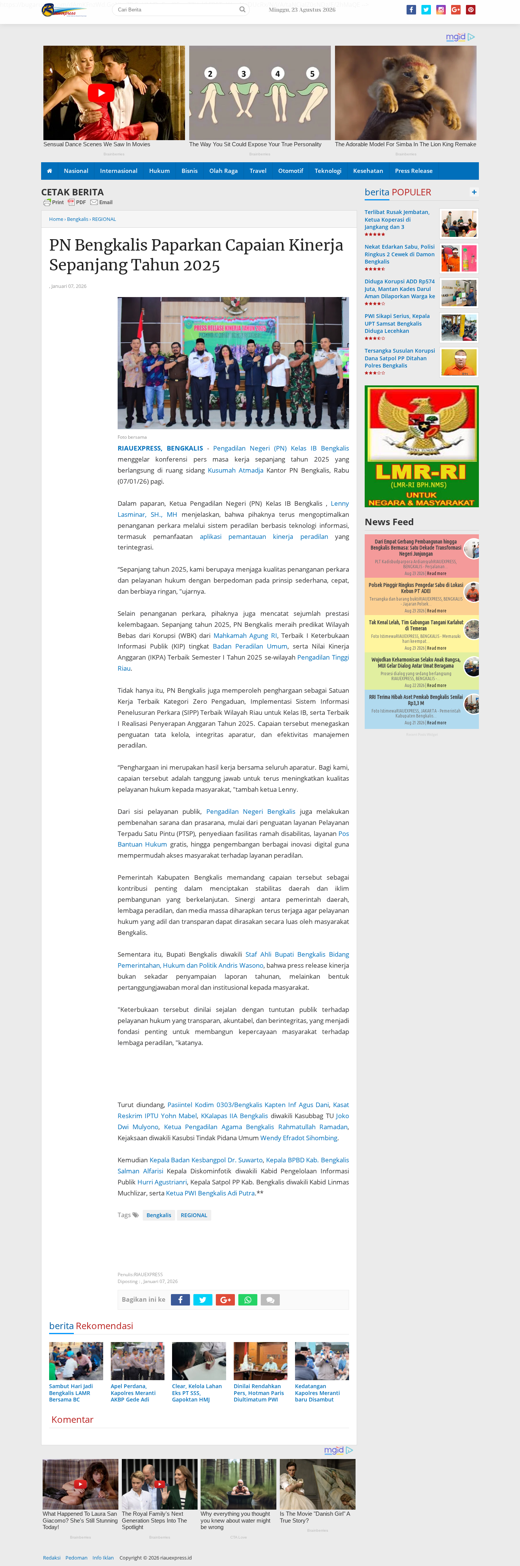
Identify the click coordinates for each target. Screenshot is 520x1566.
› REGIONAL (102, 219)
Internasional (118, 170)
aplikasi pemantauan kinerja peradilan (264, 536)
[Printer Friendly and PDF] (78, 205)
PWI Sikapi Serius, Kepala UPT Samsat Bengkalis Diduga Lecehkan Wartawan (397, 327)
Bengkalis (159, 1215)
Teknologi (328, 170)
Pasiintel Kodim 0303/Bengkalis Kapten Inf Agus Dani (248, 1104)
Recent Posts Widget (422, 734)
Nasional (76, 170)
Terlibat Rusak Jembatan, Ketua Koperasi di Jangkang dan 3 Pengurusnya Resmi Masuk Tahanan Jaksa (400, 226)
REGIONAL (194, 1215)
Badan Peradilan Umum (250, 646)
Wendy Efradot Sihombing (298, 1137)
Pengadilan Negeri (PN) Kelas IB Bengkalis (281, 448)
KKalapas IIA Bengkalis (234, 1115)
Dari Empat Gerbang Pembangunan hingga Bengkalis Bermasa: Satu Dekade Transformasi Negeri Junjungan (416, 548)
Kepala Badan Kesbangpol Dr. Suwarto (206, 1159)
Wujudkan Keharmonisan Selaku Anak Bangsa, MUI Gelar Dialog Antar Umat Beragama (416, 663)
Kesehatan (368, 170)
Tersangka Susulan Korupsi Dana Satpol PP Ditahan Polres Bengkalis (400, 358)
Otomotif (290, 170)
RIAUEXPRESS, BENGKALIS (160, 448)
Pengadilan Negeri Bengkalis (251, 811)
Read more (437, 573)
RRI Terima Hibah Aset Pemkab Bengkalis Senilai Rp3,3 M (416, 700)
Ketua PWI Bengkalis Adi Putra (210, 1193)
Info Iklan (103, 1557)
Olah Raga (223, 170)
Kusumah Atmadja (235, 470)
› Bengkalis (76, 219)
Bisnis (190, 170)
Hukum (159, 170)
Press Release (414, 170)
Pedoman (76, 1557)
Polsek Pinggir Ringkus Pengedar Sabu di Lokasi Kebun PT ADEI (416, 588)
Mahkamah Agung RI (245, 635)
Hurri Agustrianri (162, 1182)
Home (56, 219)
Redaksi (52, 1557)
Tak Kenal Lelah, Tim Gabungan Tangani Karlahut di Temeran (416, 625)
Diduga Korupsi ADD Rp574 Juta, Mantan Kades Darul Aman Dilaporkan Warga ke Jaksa (400, 292)
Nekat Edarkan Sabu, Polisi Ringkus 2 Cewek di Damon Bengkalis (400, 254)
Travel (258, 170)
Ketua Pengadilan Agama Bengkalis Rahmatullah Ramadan (256, 1126)
